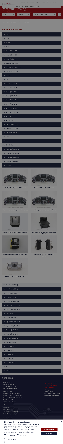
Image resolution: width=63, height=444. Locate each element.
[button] (21, 442)
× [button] (61, 421)
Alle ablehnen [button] (49, 433)
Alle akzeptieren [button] (49, 429)
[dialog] (31, 222)
